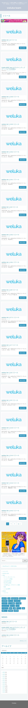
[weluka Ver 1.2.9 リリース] (14, 205)
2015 (3, 692)
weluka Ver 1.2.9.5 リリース (10, 124)
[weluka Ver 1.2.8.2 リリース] (14, 232)
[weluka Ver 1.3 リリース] (14, 38)
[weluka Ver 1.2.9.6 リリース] (14, 94)
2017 (3, 688)
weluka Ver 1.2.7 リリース (10, 345)
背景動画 (10, 610)
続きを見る (22, 47)
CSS (9, 598)
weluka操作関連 (7, 581)
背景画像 (16, 610)
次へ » (19, 523)
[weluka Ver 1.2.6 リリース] (14, 370)
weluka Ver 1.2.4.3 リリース (10, 483)
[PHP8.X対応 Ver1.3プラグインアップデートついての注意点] (14, 65)
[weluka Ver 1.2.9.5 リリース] (14, 122)
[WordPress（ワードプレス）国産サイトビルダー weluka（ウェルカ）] (14, 20)
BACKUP (4, 598)
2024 (3, 674)
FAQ (3, 575)
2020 (3, 682)
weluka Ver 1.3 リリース (9, 40)
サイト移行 (18, 603)
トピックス (9, 70)
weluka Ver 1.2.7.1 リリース (10, 317)
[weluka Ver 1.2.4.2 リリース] (14, 508)
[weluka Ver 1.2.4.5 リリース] (14, 426)
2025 (3, 672)
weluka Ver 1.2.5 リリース (10, 400)
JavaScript (22, 598)
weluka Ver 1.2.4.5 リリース (10, 428)
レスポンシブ (5, 608)
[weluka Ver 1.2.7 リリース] (14, 343)
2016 (3, 690)
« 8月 (2, 667)
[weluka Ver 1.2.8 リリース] (14, 288)
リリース (8, 41)
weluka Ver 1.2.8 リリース (10, 290)
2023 (3, 676)
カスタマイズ (17, 600)
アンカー (10, 600)
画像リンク (4, 610)
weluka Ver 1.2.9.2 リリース (10, 152)
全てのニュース (23, 640)
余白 (11, 608)
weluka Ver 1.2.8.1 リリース (10, 262)
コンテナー (4, 603)
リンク (17, 605)
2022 (3, 678)
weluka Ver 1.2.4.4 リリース (10, 455)
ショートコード (5, 605)
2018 (3, 686)
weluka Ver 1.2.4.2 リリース (10, 510)
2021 (3, 680)
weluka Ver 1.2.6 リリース (10, 372)
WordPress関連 (7, 583)
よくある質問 (7, 588)
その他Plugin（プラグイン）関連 (12, 585)
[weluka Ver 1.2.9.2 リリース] (14, 150)
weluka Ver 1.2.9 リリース (10, 207)
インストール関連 (8, 579)
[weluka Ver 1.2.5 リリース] (14, 398)
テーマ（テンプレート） (10, 577)
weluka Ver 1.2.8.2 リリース (10, 234)
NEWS (4, 591)
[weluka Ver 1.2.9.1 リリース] (14, 177)
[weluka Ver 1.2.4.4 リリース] (14, 453)
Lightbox (4, 600)
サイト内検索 (11, 603)
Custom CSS (5, 573)
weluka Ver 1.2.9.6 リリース (10, 96)
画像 (23, 608)
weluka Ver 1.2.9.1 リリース (10, 179)
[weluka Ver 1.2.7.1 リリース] (14, 315)
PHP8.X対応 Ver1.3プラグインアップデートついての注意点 (13, 68)
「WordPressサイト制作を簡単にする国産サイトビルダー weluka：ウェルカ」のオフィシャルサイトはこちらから (13, 555)
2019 (3, 684)
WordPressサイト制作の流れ (10, 566)
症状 (5, 586)
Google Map (15, 598)
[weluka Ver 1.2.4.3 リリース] (14, 481)
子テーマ (19, 608)
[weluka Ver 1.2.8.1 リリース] (14, 260)
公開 (14, 608)
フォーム (12, 605)
